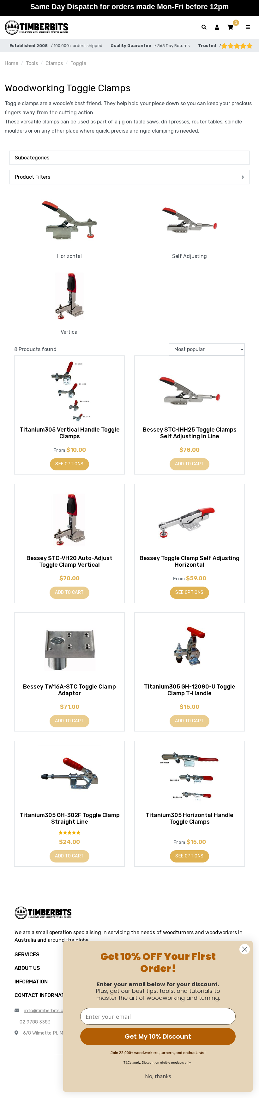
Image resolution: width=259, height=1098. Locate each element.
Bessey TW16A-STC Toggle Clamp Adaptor (69, 690)
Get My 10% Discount (158, 1036)
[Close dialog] (244, 949)
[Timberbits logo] (36, 27)
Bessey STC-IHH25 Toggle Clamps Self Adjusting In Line (190, 433)
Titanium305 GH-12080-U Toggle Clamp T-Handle (189, 690)
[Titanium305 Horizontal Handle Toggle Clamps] (189, 776)
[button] (230, 27)
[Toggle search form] (204, 27)
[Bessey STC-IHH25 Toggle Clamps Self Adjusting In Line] (189, 391)
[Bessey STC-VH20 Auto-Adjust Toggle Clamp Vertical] (69, 519)
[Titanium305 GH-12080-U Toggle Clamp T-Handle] (189, 648)
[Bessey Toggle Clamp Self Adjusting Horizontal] (189, 519)
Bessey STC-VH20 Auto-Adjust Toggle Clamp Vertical (69, 562)
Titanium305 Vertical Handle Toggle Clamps (70, 433)
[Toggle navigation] (248, 27)
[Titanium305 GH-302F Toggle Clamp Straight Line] (69, 776)
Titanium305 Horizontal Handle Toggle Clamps (189, 819)
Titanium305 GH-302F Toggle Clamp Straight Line (70, 819)
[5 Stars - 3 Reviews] (69, 832)
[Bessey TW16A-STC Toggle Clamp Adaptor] (69, 648)
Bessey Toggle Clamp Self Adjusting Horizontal (189, 562)
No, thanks (158, 1076)
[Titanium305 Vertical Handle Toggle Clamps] (69, 391)
